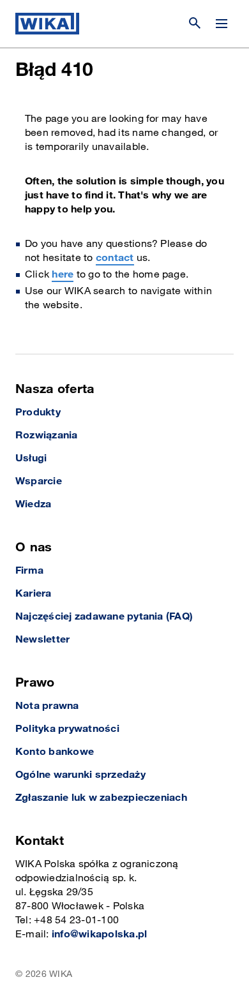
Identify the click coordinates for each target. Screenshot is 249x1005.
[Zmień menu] (221, 23)
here (62, 275)
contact (115, 258)
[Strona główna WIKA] (47, 24)
